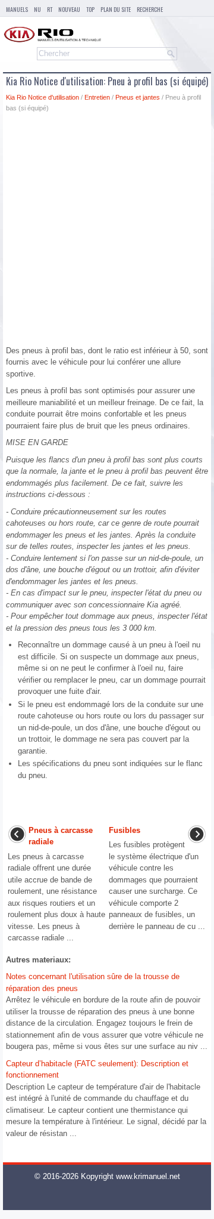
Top (90, 9)
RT (49, 9)
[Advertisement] (107, 232)
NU (37, 9)
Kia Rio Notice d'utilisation (42, 97)
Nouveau (69, 9)
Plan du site (115, 9)
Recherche (150, 9)
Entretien (97, 97)
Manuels (17, 9)
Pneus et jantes (137, 97)
